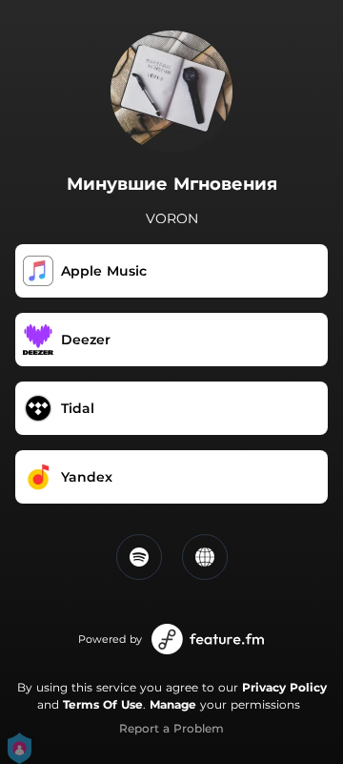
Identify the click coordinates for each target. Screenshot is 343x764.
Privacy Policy (284, 687)
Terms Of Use (103, 704)
